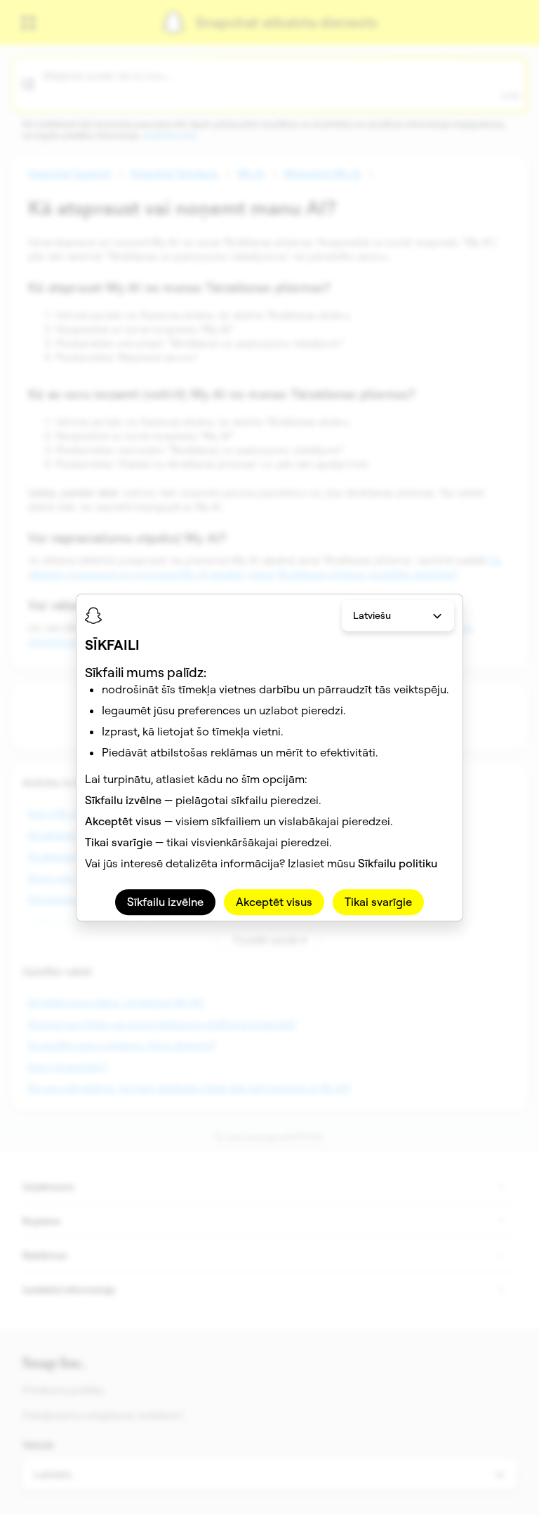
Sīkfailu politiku (397, 863)
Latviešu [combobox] (372, 615)
